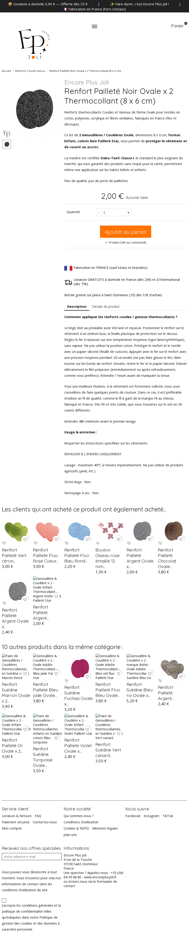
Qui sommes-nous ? (79, 816)
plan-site (70, 835)
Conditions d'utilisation (81, 822)
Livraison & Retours (17, 816)
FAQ (38, 816)
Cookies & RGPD (76, 828)
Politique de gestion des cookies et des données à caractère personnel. (31, 923)
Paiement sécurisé (16, 822)
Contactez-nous (45, 822)
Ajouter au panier (126, 231)
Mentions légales (105, 828)
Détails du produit (106, 306)
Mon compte (12, 828)
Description (76, 306)
